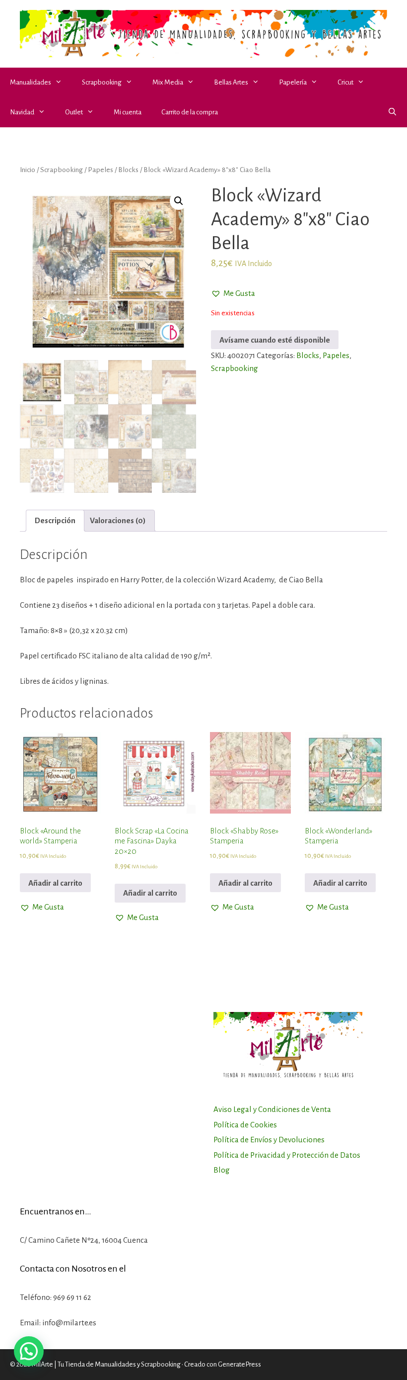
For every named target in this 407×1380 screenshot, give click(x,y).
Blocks (128, 170)
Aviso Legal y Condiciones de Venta (272, 1109)
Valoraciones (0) (118, 520)
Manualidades (30, 82)
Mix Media (167, 82)
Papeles (100, 170)
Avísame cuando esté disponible (274, 340)
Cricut (345, 82)
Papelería (293, 82)
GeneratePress (239, 1364)
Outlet (74, 112)
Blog (221, 1170)
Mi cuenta (127, 112)
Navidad (22, 112)
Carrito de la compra (189, 112)
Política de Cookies (245, 1124)
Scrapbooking (102, 82)
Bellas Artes (231, 82)
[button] (61, 82)
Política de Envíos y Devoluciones (269, 1139)
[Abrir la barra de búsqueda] (392, 112)
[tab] (55, 521)
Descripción (55, 520)
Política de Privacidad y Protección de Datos (286, 1155)
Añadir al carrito (55, 883)
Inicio (27, 170)
